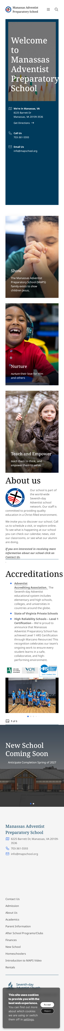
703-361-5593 (21, 137)
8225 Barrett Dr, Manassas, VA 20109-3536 (35, 841)
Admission (12, 906)
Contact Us (12, 557)
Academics (12, 919)
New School (13, 947)
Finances (11, 940)
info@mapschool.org (25, 151)
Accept (47, 1004)
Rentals (10, 967)
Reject (47, 1011)
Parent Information (18, 926)
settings (29, 1019)
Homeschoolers (16, 954)
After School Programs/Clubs (24, 933)
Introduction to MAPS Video (23, 960)
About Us (11, 913)
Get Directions (22, 122)
